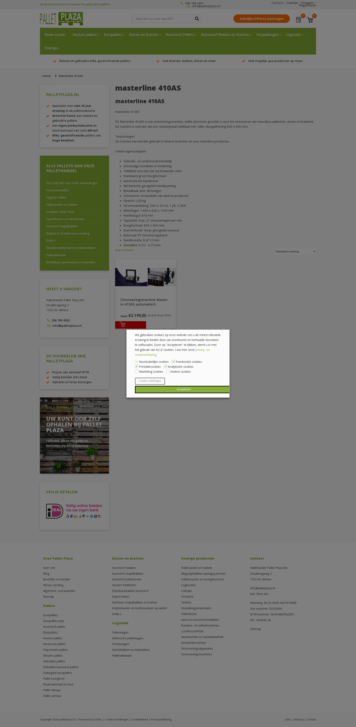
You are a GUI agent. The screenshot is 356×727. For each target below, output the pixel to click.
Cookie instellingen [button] (150, 381)
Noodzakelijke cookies (154, 362)
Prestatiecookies (150, 367)
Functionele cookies (189, 362)
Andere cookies (180, 372)
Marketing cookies (151, 372)
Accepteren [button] (184, 389)
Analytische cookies (180, 367)
